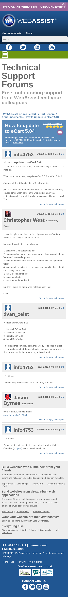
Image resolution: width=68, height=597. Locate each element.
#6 (62, 429)
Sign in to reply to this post (52, 204)
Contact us (7, 532)
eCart (32, 114)
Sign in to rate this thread (52, 124)
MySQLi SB (37, 483)
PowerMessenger (41, 511)
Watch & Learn (29, 530)
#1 (62, 154)
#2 (62, 214)
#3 (62, 308)
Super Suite (7, 483)
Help (57, 530)
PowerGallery (23, 511)
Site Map (38, 562)
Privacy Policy (24, 562)
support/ (17, 448)
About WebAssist (10, 530)
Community (45, 530)
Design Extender (55, 483)
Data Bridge (22, 483)
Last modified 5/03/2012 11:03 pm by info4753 (30, 138)
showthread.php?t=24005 (15, 415)
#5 (62, 397)
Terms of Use (8, 562)
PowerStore (7, 511)
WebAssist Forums (15, 114)
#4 (62, 366)
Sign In (29, 33)
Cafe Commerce (40, 521)
